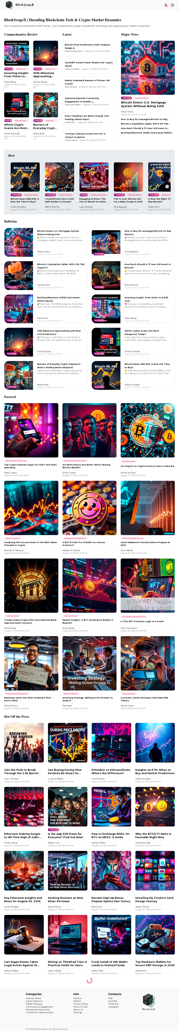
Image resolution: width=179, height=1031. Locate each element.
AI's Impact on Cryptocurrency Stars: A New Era (147, 466)
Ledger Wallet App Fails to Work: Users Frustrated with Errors (111, 1027)
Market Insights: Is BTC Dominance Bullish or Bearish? (88, 621)
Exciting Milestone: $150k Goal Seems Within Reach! (146, 133)
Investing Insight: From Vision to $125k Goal (16, 75)
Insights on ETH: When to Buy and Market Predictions (155, 771)
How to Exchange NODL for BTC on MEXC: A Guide (111, 835)
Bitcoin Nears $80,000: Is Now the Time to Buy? (25, 200)
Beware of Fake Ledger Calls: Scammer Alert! (64, 1027)
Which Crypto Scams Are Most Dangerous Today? (15, 126)
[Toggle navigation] (172, 5)
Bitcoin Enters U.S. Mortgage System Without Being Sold (143, 104)
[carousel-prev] (12, 186)
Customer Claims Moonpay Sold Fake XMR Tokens (144, 699)
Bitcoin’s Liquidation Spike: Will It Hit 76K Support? (144, 124)
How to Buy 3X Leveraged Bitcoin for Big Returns (144, 119)
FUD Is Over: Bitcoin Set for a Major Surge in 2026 (128, 200)
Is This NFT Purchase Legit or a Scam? (142, 621)
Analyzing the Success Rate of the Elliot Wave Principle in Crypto (30, 543)
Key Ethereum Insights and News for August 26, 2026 (23, 899)
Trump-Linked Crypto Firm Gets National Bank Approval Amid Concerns (30, 621)
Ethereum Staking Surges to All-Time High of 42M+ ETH (22, 835)
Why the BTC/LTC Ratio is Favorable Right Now (153, 835)
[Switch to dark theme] (166, 5)
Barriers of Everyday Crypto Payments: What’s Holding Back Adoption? (44, 126)
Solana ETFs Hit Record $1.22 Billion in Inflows (20, 1027)
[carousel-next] (167, 186)
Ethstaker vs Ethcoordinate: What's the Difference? (111, 771)
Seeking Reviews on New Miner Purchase (65, 899)
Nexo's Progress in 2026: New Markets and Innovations (152, 1027)
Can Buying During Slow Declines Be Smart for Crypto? (65, 771)
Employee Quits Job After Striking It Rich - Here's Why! (28, 699)
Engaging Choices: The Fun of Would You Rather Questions (93, 200)
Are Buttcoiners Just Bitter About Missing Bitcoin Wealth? (86, 466)
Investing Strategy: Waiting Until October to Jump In (88, 699)
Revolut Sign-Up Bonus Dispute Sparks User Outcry (111, 899)
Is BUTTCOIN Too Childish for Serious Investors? (84, 543)
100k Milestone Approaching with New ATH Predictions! (43, 75)
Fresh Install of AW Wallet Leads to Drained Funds (110, 963)
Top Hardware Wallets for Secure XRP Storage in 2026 (155, 963)
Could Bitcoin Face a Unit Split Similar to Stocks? (59, 200)
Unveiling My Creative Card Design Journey (154, 899)
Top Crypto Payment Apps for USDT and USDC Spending (30, 466)
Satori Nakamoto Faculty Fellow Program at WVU (145, 543)
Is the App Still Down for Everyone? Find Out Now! (65, 835)
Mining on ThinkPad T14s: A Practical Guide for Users (67, 963)
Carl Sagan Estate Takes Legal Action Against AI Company (21, 963)
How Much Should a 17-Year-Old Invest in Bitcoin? (144, 128)
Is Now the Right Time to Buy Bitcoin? (162, 200)
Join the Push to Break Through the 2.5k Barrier (21, 771)
